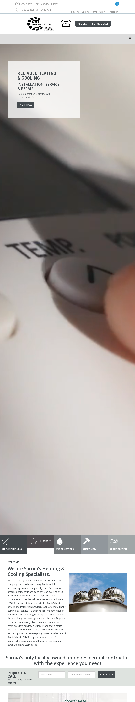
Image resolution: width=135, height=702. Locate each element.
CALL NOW (26, 105)
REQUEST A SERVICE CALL (92, 23)
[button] (130, 39)
